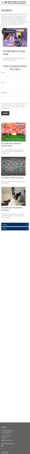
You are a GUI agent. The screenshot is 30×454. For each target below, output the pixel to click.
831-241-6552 (8, 430)
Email (2, 82)
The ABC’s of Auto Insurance (12, 178)
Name (3, 72)
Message (4, 92)
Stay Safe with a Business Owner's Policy (11, 144)
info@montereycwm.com (8, 443)
